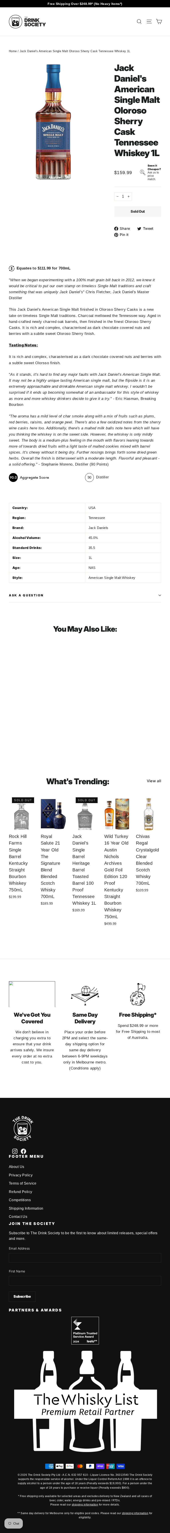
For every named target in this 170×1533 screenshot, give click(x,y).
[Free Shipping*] (138, 994)
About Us (16, 1167)
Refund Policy (20, 1192)
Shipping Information (26, 1208)
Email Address (19, 1248)
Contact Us (18, 1217)
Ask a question (26, 595)
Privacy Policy (21, 1175)
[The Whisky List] (85, 1451)
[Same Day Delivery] (85, 994)
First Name (17, 1271)
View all (154, 781)
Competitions (20, 1200)
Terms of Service (23, 1183)
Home (13, 51)
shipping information (85, 1504)
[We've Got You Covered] (32, 994)
